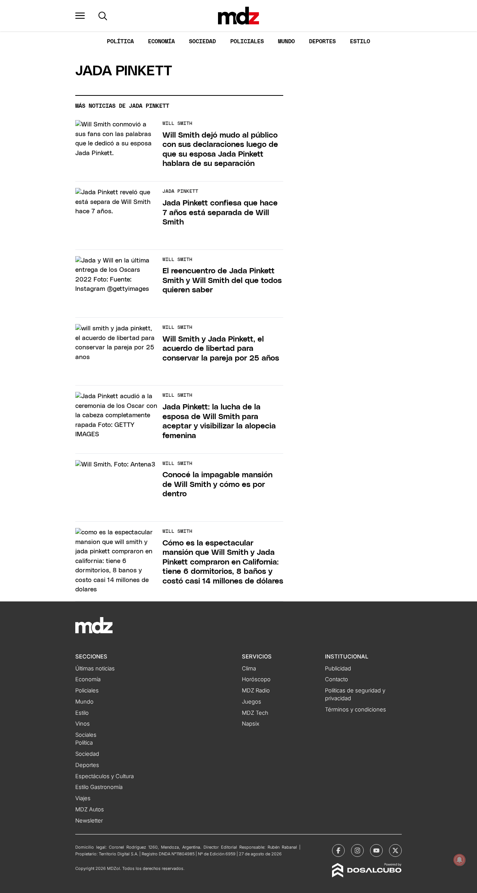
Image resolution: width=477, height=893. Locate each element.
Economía (161, 41)
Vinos (82, 723)
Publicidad (338, 668)
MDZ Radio (256, 690)
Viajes (83, 798)
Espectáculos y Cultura (104, 776)
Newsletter (89, 820)
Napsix (250, 723)
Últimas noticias (95, 668)
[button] (80, 15)
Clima (249, 668)
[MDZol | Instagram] (357, 850)
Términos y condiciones (355, 709)
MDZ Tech (255, 713)
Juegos (251, 701)
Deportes (322, 41)
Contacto (336, 679)
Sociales (86, 735)
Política (120, 41)
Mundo (286, 41)
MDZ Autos (89, 809)
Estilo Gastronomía (99, 787)
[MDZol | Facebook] (338, 850)
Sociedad (202, 41)
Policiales (247, 41)
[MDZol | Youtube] (376, 850)
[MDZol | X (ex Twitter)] (395, 850)
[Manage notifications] (459, 860)
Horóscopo (256, 679)
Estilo (360, 41)
